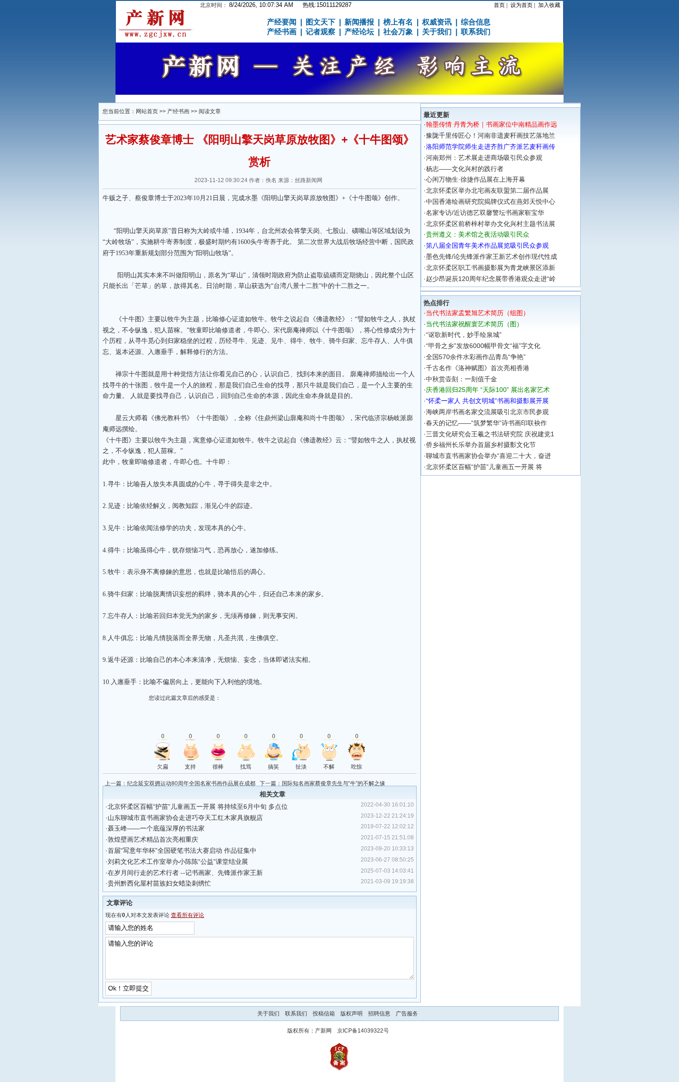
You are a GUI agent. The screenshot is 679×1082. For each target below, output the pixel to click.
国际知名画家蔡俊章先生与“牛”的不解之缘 (333, 783)
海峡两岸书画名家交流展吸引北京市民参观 (487, 412)
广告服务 (407, 1013)
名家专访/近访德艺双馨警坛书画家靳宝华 (485, 212)
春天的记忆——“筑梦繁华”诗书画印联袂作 (486, 423)
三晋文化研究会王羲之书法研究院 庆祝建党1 (490, 434)
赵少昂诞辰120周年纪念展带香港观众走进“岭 (491, 278)
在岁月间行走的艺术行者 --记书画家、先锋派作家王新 (185, 872)
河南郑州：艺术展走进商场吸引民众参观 (484, 157)
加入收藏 (549, 5)
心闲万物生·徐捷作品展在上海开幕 (475, 179)
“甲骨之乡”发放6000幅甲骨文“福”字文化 (483, 345)
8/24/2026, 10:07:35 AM (261, 4)
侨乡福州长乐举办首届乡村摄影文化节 (481, 444)
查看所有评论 (187, 915)
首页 (499, 5)
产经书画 (178, 111)
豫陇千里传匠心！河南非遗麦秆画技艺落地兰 (490, 135)
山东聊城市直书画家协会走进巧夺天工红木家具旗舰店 (185, 817)
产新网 (323, 1030)
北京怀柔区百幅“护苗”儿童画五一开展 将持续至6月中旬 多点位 (198, 806)
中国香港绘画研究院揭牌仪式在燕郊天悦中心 (490, 201)
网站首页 (147, 111)
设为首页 (521, 5)
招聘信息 (379, 1013)
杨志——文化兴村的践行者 (464, 168)
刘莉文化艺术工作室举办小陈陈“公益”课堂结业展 (178, 861)
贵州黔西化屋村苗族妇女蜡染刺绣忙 (159, 883)
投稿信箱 (324, 1013)
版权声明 (351, 1013)
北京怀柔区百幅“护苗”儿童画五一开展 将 (484, 467)
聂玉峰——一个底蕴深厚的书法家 (156, 828)
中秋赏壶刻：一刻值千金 (461, 379)
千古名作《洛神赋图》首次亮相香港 (477, 368)
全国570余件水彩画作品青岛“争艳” (476, 357)
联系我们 (296, 1013)
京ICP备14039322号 (363, 1030)
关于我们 (268, 1013)
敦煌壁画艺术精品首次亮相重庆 (153, 839)
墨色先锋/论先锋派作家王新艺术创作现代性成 (491, 256)
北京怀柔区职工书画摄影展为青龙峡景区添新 (490, 267)
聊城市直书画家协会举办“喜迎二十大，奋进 (488, 455)
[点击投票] (162, 751)
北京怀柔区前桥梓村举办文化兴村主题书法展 (490, 223)
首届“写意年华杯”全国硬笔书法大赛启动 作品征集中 (182, 850)
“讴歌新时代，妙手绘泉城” (464, 334)
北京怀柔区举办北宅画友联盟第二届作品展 (487, 190)
